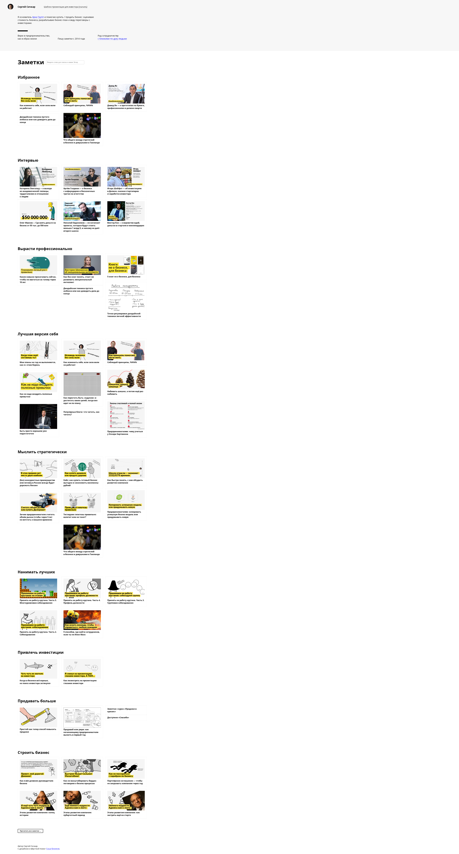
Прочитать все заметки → (30, 831)
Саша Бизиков (52, 848)
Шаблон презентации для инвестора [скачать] (65, 7)
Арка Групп (38, 17)
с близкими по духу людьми (112, 38)
